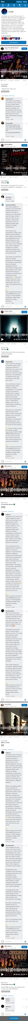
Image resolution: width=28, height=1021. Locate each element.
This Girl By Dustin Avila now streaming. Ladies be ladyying (13, 353)
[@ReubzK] (16, 38)
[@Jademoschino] (8, 38)
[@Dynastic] (21, 38)
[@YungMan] (11, 38)
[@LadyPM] (19, 38)
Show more (11, 95)
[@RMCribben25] (5, 38)
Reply (12, 119)
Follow (24, 48)
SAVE (10, 177)
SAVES (11, 80)
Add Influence (13, 42)
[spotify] (8, 182)
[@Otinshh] (2, 38)
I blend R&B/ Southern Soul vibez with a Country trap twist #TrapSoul (13, 988)
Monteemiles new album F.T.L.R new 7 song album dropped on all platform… (14, 186)
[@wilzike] (13, 38)
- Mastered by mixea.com (8, 89)
